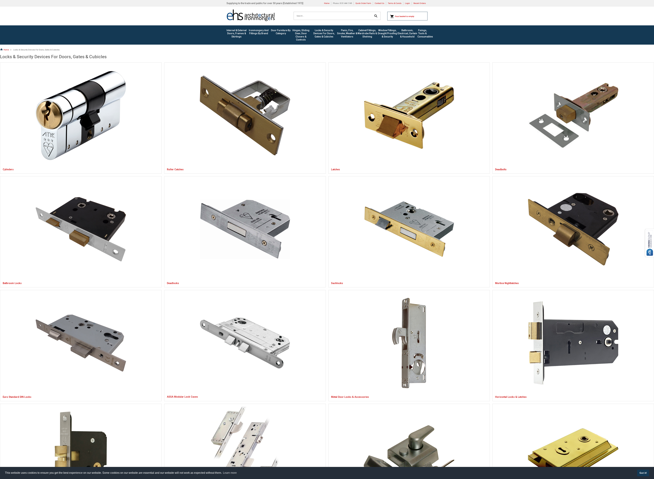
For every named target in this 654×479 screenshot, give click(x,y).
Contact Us (379, 3)
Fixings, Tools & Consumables (422, 33)
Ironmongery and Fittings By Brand (259, 32)
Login (407, 3)
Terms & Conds (394, 3)
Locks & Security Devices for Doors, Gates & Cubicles (324, 33)
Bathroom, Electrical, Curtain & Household (407, 33)
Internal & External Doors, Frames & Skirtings (237, 33)
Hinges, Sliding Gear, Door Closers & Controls (300, 35)
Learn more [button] (230, 472)
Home (326, 3)
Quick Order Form (363, 3)
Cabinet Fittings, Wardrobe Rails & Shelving (367, 33)
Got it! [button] (643, 473)
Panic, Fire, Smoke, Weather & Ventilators (347, 33)
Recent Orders (420, 3)
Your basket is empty (404, 16)
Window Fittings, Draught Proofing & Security (387, 33)
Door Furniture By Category (281, 32)
